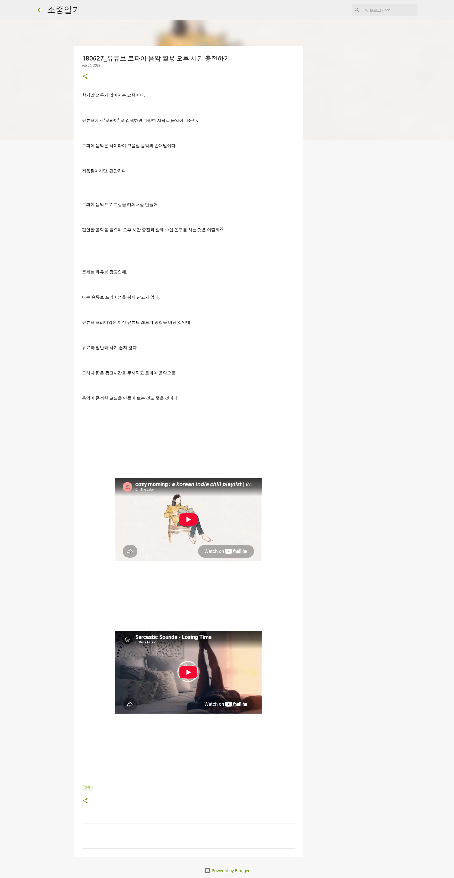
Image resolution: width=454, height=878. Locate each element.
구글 (87, 787)
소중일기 (64, 9)
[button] (85, 76)
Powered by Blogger (230, 870)
